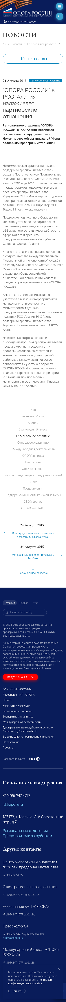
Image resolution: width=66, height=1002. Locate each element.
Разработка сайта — (19, 758)
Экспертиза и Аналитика (18, 716)
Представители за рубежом (27, 836)
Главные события (33, 416)
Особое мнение (33, 469)
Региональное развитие (41, 44)
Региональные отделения (25, 830)
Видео (33, 482)
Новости (17, 44)
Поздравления (33, 488)
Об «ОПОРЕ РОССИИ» (17, 689)
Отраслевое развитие (33, 442)
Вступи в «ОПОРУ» (20, 677)
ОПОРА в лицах (33, 455)
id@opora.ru (13, 804)
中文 (35, 602)
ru (59, 16)
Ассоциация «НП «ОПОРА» (19, 694)
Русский (10, 602)
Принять (17, 991)
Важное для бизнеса (33, 429)
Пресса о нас (33, 462)
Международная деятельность (33, 449)
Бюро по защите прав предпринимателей (33, 475)
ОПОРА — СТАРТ (33, 508)
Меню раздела (34, 58)
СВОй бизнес (33, 501)
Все (33, 410)
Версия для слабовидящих (22, 21)
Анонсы (33, 423)
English (23, 602)
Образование (11, 742)
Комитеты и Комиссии (16, 705)
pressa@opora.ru (13, 937)
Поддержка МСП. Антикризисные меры (33, 495)
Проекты (8, 747)
